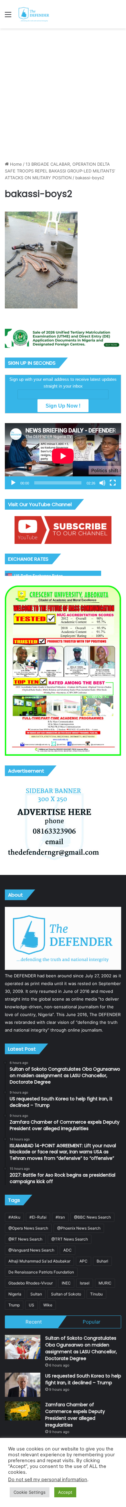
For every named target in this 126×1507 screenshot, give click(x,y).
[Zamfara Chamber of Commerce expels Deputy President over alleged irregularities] (22, 1410)
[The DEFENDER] (34, 14)
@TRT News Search (69, 1239)
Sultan (36, 1294)
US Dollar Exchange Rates (38, 575)
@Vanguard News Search (31, 1250)
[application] (63, 456)
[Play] (13, 483)
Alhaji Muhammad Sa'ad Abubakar (39, 1261)
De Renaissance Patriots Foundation (41, 1272)
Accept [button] (65, 1492)
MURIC (105, 1283)
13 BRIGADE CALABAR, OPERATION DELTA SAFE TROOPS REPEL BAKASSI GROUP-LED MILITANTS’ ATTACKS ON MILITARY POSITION (60, 170)
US (31, 1305)
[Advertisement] (63, 95)
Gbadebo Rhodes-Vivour (30, 1283)
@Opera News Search (28, 1228)
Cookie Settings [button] (30, 1492)
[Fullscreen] (113, 483)
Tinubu (96, 1294)
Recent (34, 1322)
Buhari (102, 1261)
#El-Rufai (38, 1217)
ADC (67, 1250)
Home (15, 164)
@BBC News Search (92, 1217)
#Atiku (14, 1217)
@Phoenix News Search (78, 1228)
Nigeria (14, 1294)
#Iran (60, 1217)
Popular (91, 1322)
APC (83, 1261)
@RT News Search (25, 1239)
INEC (66, 1283)
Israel (84, 1283)
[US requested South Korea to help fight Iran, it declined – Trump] (22, 1385)
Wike (47, 1305)
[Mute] (102, 483)
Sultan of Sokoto (66, 1294)
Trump (14, 1305)
